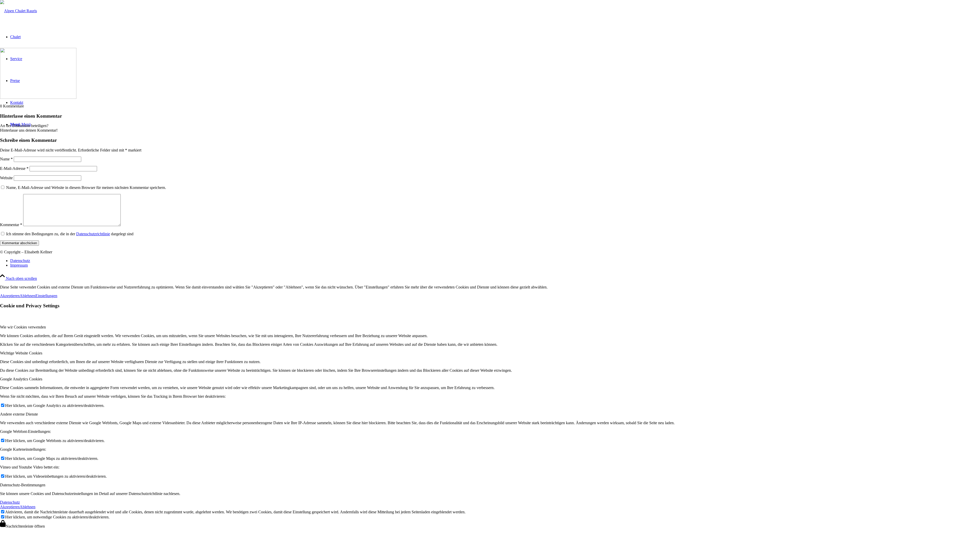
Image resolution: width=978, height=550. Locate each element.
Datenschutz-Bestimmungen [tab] (22, 485)
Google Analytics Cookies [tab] (21, 379)
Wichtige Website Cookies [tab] (21, 353)
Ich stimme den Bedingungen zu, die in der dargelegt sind (69, 234)
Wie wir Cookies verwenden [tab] (23, 327)
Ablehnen (27, 296)
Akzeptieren (10, 296)
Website (6, 178)
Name (6, 159)
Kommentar (11, 225)
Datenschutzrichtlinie (93, 234)
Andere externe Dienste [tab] (19, 414)
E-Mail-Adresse (14, 168)
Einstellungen (46, 296)
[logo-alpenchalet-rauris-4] (18, 11)
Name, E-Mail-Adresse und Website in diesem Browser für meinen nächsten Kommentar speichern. (86, 187)
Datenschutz (10, 502)
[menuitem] (494, 260)
